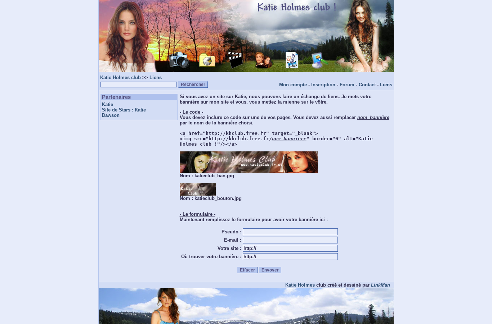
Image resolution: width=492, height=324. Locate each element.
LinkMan (380, 285)
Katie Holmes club (120, 77)
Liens (155, 77)
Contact (367, 84)
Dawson (111, 115)
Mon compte (293, 84)
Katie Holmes (300, 285)
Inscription (323, 84)
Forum (347, 84)
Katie (107, 104)
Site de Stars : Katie (124, 110)
